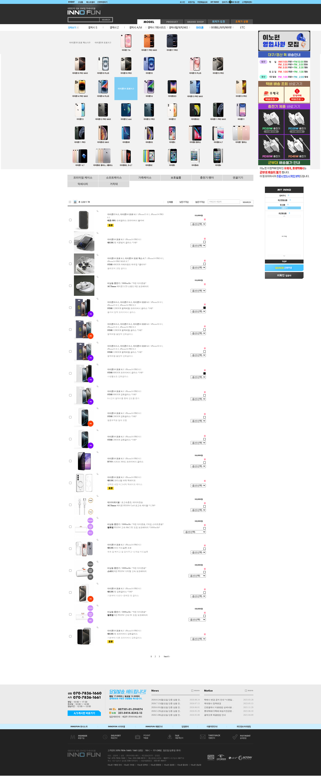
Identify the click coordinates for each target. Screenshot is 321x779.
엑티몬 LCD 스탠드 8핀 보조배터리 (133, 286)
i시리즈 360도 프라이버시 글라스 (128, 462)
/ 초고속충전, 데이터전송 (125, 502)
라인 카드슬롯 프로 (123, 548)
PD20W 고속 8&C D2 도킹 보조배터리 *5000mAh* (137, 527)
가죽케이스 (144, 177)
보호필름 (176, 177)
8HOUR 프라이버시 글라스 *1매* (128, 372)
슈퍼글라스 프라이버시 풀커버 (130, 220)
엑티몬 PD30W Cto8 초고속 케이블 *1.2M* (136, 505)
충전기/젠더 (207, 177)
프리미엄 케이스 (82, 177)
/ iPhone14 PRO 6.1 (124, 239)
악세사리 (83, 184)
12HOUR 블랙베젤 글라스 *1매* (127, 352)
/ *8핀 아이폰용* (126, 283)
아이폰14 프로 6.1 (126, 88)
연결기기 (238, 177)
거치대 (114, 184)
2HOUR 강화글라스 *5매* (125, 416)
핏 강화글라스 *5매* (123, 592)
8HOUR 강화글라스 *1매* (125, 394)
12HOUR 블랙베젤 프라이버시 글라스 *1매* (133, 308)
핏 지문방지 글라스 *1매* (125, 242)
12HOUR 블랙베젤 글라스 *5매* (127, 330)
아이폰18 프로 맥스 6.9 (79, 42)
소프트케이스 (114, 177)
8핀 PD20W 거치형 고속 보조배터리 (130, 571)
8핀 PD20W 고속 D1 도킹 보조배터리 (131, 615)
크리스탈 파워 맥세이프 (125, 480)
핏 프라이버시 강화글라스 (126, 634)
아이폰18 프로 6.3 (103, 42)
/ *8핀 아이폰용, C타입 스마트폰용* (135, 524)
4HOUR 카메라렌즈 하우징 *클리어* (129, 264)
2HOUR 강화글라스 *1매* (125, 440)
